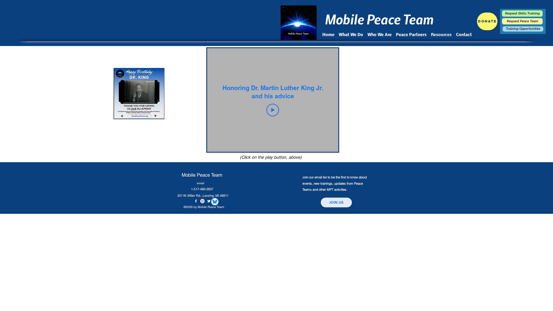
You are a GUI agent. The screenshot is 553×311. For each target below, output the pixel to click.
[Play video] (272, 110)
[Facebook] (196, 201)
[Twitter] (209, 201)
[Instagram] (202, 201)
